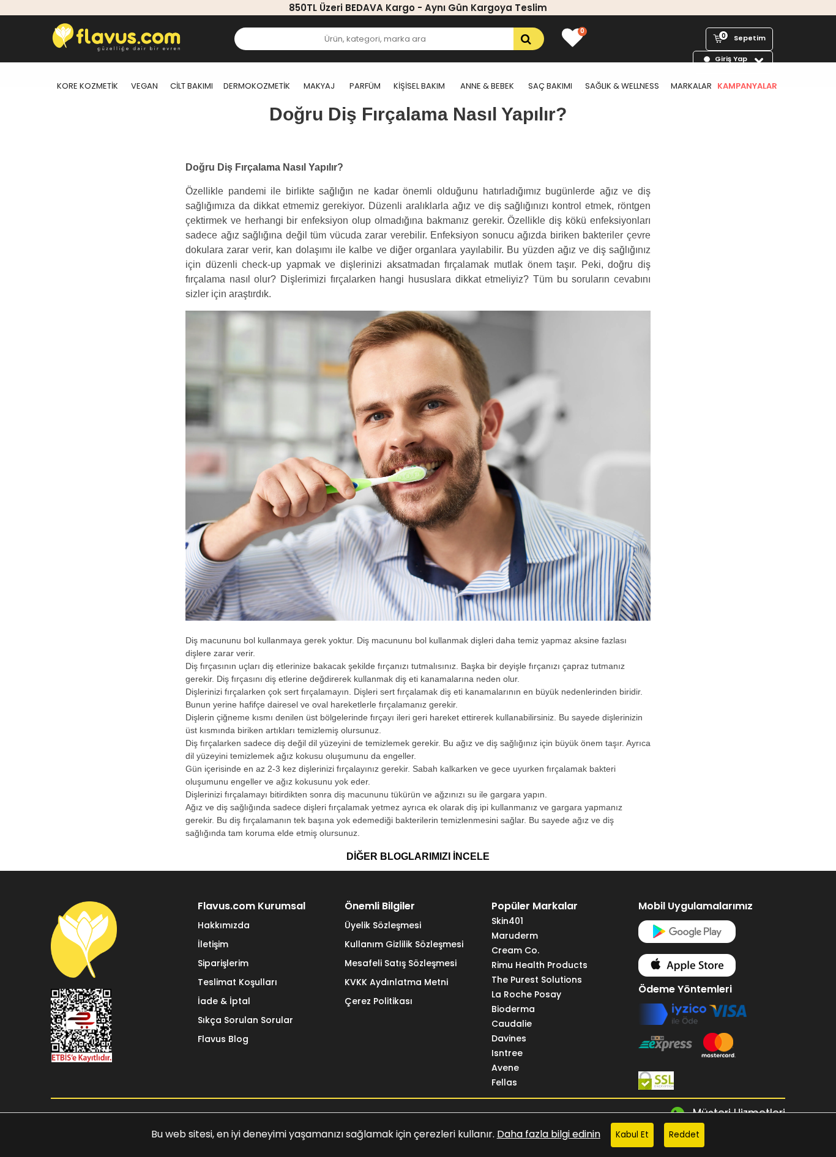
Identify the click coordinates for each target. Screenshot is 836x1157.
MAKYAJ (319, 86)
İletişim (213, 944)
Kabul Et (632, 1134)
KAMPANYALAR (747, 86)
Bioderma (513, 1009)
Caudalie (511, 1024)
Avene (505, 1068)
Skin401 (507, 921)
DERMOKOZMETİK (256, 86)
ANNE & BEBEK (487, 86)
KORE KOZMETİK (87, 86)
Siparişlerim (223, 963)
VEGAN (144, 86)
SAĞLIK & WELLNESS (622, 86)
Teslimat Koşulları (237, 982)
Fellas (504, 1082)
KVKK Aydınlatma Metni (396, 982)
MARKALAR (691, 86)
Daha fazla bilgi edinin (548, 1134)
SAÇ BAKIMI (550, 86)
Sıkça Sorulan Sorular (245, 1020)
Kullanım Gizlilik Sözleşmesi (404, 944)
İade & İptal (224, 1001)
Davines (508, 1038)
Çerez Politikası (378, 1001)
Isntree (507, 1053)
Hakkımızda (224, 925)
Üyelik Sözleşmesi (383, 925)
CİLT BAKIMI (191, 86)
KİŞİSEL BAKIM (419, 86)
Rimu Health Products (539, 965)
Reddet (684, 1134)
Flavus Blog (223, 1039)
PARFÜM (365, 86)
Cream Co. (515, 950)
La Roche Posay (526, 994)
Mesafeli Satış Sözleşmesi (401, 963)
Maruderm (514, 936)
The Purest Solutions (536, 980)
